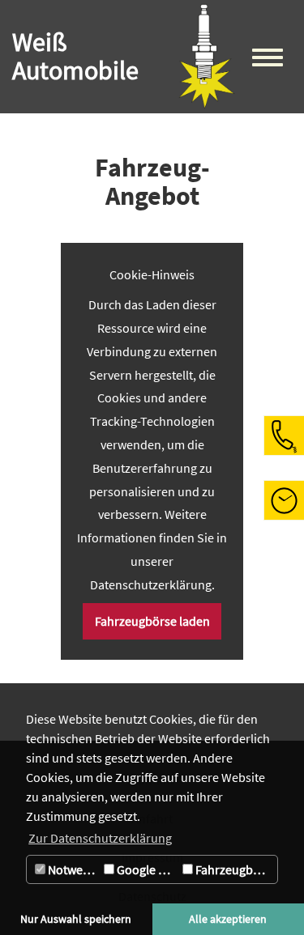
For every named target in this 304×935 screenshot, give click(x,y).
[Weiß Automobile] (206, 56)
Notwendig (72, 869)
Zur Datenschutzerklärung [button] (100, 838)
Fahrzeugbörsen (235, 869)
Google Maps (146, 869)
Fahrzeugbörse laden (152, 621)
